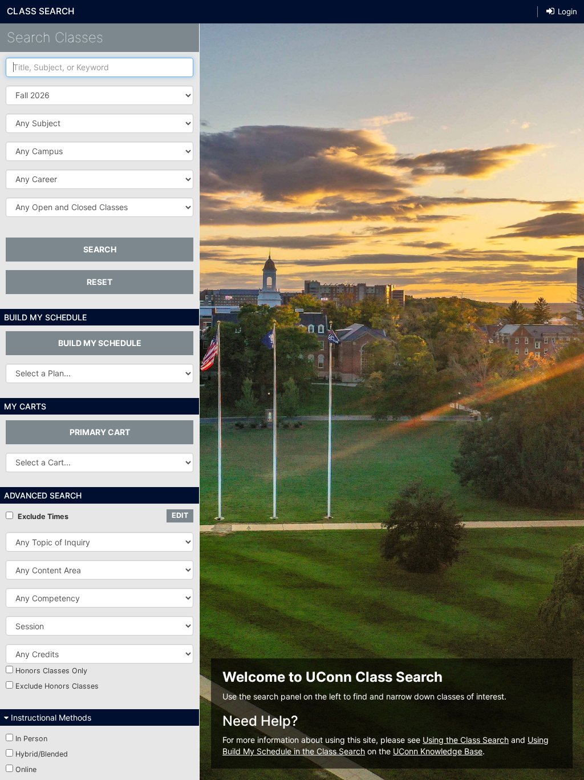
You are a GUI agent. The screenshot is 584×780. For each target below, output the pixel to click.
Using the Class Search (466, 740)
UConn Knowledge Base (437, 751)
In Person (31, 738)
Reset (99, 282)
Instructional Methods (50, 717)
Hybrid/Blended (41, 754)
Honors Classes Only (51, 670)
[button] (99, 123)
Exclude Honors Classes (57, 686)
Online (25, 769)
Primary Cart (100, 432)
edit (180, 515)
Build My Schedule (99, 343)
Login (566, 11)
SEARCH (99, 249)
